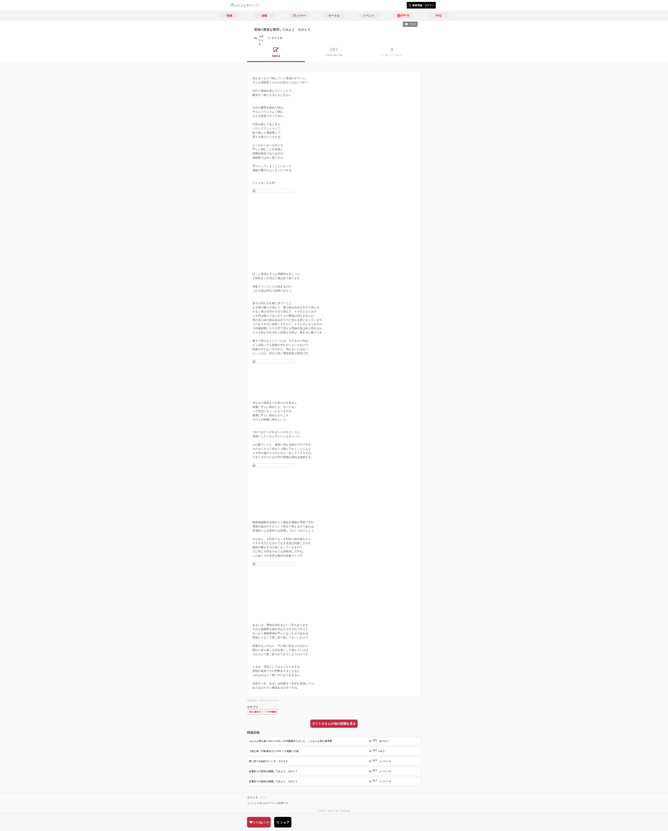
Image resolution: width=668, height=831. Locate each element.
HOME (321, 810)
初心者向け (255, 711)
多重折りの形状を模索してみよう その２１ (273, 781)
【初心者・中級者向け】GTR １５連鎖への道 (274, 751)
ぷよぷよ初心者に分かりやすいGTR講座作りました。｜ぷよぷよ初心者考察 (290, 741)
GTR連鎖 (271, 711)
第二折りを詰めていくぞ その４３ (268, 761)
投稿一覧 (333, 810)
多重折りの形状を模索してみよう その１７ (273, 771)
